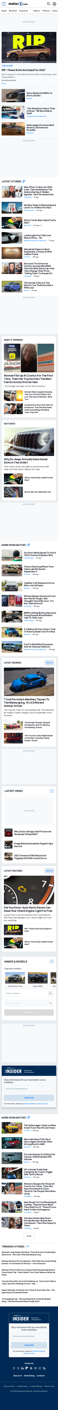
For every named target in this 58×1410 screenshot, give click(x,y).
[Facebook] (14, 1368)
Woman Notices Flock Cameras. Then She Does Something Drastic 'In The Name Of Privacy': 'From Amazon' (29, 1262)
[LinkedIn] (22, 1368)
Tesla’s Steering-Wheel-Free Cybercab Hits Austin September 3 (39, 569)
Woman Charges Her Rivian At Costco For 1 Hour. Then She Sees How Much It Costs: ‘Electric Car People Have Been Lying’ (40, 1188)
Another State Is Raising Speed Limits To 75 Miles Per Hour (40, 206)
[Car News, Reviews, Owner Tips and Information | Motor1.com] (18, 3)
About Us (17, 1375)
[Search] (48, 3)
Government (29, 210)
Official (27, 257)
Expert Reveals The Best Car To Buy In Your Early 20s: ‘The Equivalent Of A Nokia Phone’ (28, 1291)
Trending (27, 197)
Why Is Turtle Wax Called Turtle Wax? (40, 221)
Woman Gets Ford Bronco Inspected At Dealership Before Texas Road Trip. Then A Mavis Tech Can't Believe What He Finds (28, 1272)
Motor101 (27, 225)
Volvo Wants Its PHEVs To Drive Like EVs (39, 94)
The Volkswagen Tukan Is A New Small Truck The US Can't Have (40, 1126)
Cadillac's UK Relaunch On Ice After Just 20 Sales (39, 584)
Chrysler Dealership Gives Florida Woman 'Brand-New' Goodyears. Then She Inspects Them (40, 1222)
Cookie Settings (35, 1386)
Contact (41, 1375)
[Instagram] (35, 1368)
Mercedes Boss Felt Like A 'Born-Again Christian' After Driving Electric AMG (38, 1142)
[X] (18, 1368)
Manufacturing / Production (35, 241)
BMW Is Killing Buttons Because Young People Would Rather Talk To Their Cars (40, 615)
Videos (36, 11)
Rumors (27, 588)
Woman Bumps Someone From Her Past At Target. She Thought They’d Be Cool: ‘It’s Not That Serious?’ (40, 600)
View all (49, 663)
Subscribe (29, 1098)
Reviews (13, 10)
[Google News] (31, 1368)
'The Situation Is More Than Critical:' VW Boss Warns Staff (41, 111)
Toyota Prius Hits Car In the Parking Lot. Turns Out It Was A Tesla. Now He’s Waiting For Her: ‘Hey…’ (29, 1282)
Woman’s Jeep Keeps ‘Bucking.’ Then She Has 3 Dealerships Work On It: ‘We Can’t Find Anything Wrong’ (29, 1253)
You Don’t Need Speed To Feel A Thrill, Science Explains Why (40, 554)
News (4, 10)
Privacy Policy (28, 1104)
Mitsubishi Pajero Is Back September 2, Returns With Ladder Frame (38, 252)
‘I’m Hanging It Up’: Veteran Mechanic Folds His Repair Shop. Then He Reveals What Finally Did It (26, 1300)
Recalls (27, 634)
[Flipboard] (26, 1368)
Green (29, 98)
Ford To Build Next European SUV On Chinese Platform (38, 645)
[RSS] (44, 1368)
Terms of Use (41, 1104)
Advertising (29, 1375)
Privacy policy (9, 1386)
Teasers (30, 133)
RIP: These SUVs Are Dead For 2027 (23, 70)
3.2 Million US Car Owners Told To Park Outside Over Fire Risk (39, 630)
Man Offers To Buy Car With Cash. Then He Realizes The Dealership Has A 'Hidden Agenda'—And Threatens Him (39, 191)
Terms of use (49, 1386)
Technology (28, 558)
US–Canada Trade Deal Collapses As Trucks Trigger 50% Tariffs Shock (38, 1172)
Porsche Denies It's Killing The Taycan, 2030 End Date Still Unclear (39, 1157)
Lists (4, 83)
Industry (27, 1147)
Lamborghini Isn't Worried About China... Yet (37, 236)
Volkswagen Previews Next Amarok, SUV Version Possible (40, 128)
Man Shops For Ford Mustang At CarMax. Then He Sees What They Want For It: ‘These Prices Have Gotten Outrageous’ (40, 1206)
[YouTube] (39, 1368)
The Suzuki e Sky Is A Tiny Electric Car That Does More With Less (38, 285)
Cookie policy (22, 1386)
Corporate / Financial (36, 116)
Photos (46, 11)
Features (23, 10)
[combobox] (29, 993)
